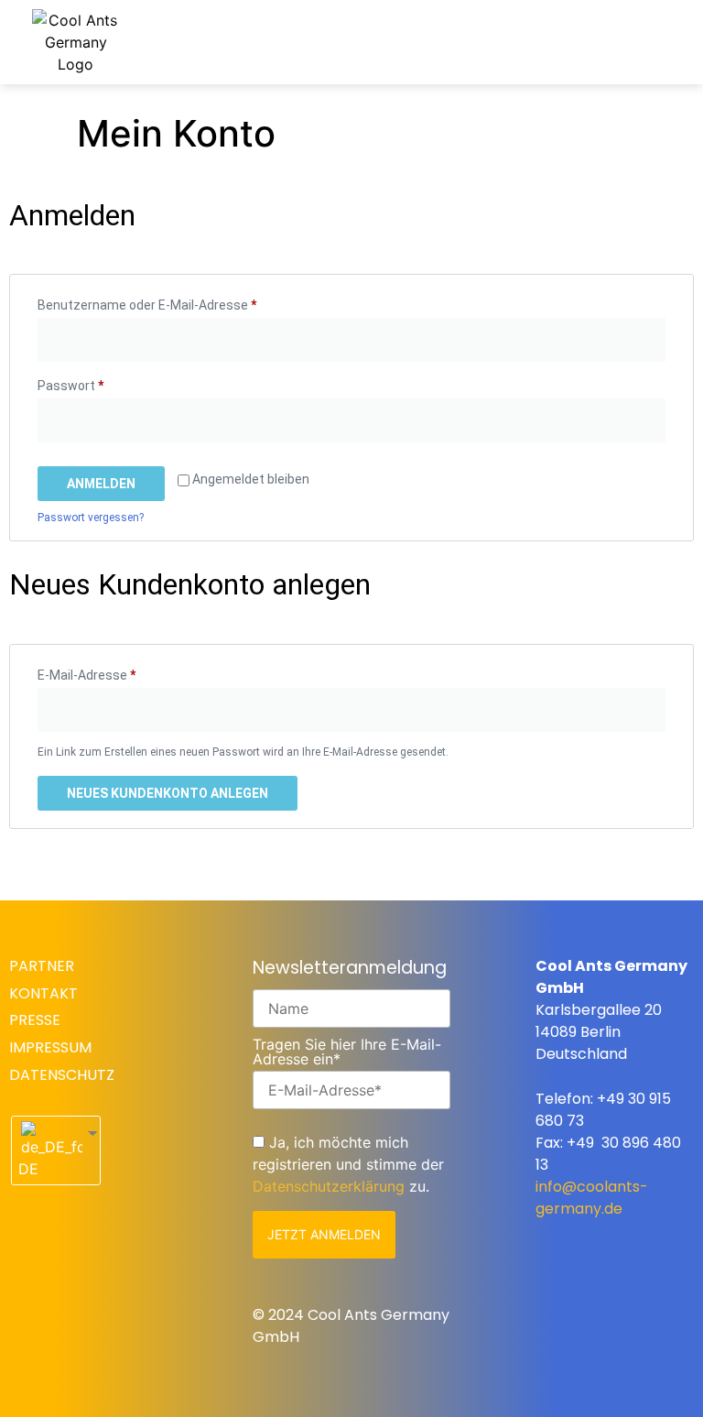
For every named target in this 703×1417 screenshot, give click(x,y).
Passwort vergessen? (91, 517)
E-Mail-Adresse (120, 672)
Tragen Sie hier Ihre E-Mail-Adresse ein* (347, 1051)
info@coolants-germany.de (591, 1197)
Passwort (104, 383)
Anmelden (101, 483)
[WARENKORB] (552, 38)
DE (28, 1169)
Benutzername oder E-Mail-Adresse (181, 302)
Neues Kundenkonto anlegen (167, 793)
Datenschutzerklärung (329, 1186)
